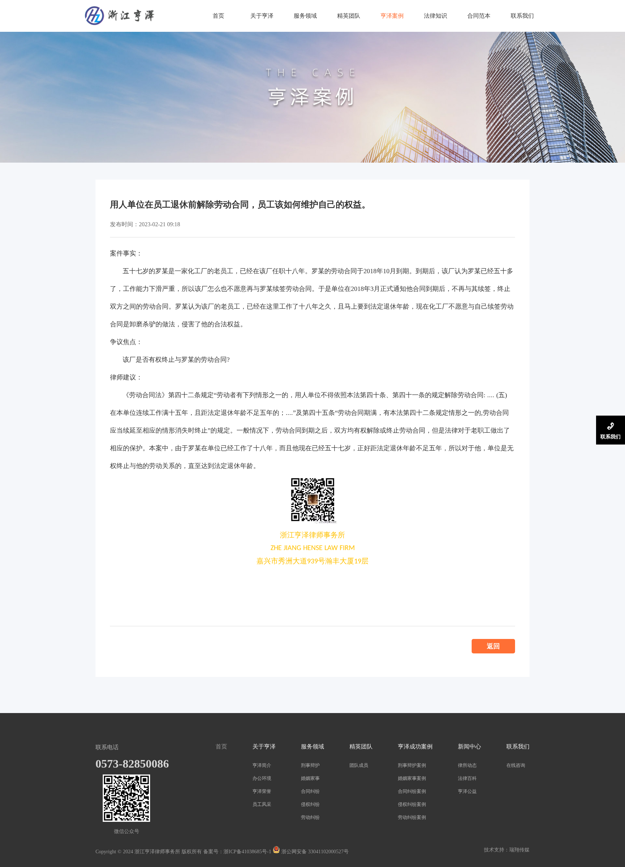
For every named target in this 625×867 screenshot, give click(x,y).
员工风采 (261, 804)
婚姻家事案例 (412, 778)
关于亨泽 (261, 16)
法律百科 (467, 778)
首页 (218, 16)
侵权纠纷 (310, 804)
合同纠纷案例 (412, 791)
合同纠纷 (310, 791)
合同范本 (478, 16)
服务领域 (305, 16)
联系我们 (522, 16)
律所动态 (467, 765)
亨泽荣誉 (261, 791)
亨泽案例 (392, 16)
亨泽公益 (467, 791)
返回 (493, 646)
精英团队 (348, 16)
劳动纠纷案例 (412, 817)
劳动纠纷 (310, 817)
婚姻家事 (310, 778)
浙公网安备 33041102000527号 (314, 851)
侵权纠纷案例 (412, 804)
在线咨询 (515, 765)
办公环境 (261, 778)
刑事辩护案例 (412, 765)
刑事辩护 (310, 765)
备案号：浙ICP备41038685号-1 (237, 851)
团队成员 (358, 765)
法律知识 (435, 16)
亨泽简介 (261, 765)
